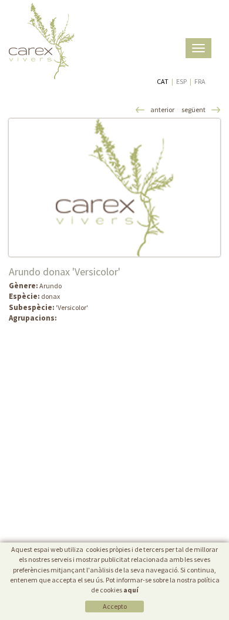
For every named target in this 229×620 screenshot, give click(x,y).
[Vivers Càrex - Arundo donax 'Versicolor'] (114, 188)
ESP (181, 81)
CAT (163, 81)
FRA (200, 81)
